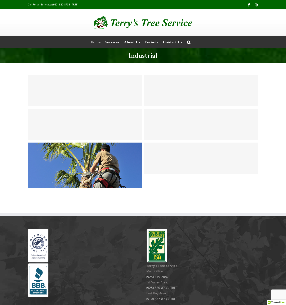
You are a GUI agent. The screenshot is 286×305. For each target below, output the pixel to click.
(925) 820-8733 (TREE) (65, 4)
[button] (189, 42)
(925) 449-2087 (157, 277)
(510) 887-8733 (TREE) (162, 299)
